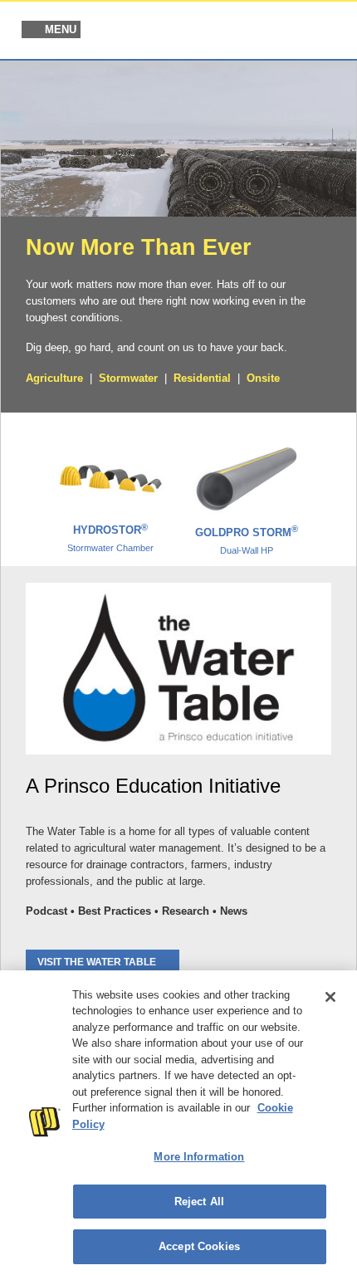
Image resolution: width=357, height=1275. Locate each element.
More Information (199, 1156)
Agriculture (54, 378)
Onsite (263, 378)
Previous (22, 483)
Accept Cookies (199, 1246)
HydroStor (110, 538)
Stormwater (128, 378)
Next (334, 483)
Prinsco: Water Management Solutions (256, 31)
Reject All (199, 1201)
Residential (202, 378)
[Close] (330, 997)
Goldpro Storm (246, 540)
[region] (178, 1122)
